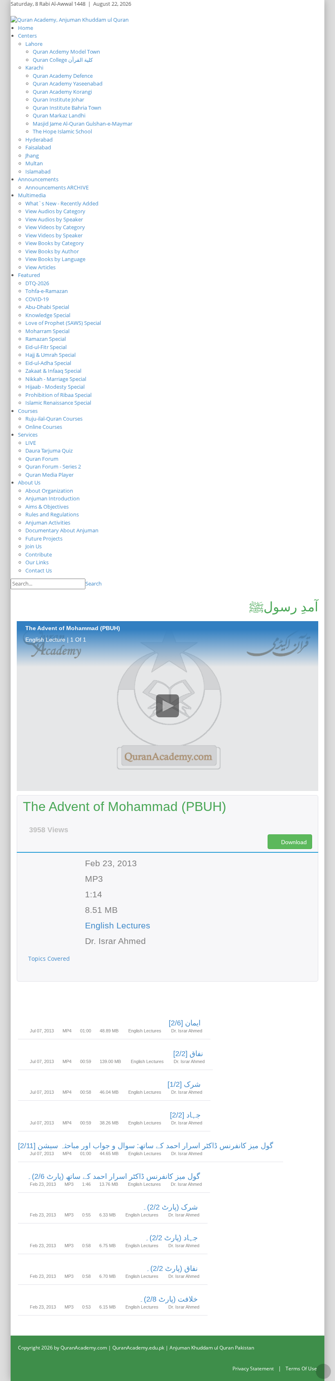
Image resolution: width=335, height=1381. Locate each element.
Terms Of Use (301, 1368)
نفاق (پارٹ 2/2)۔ (172, 1268)
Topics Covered (49, 958)
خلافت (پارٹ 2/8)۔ (168, 1299)
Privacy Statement (253, 1368)
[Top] (323, 1371)
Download (293, 842)
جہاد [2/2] (185, 1115)
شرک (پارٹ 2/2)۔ (170, 1207)
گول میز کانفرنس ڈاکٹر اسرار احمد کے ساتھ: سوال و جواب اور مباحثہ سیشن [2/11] (145, 1146)
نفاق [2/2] (188, 1054)
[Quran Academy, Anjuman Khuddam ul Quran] (70, 19)
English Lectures (117, 925)
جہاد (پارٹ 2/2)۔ (171, 1238)
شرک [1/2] (184, 1084)
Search (93, 583)
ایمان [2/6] (185, 1023)
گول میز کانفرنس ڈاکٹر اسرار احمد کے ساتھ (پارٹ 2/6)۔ (113, 1176)
